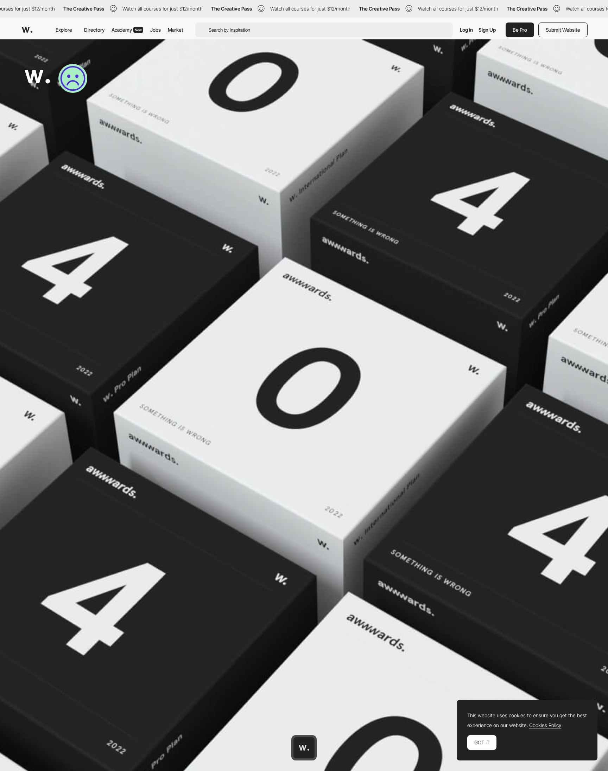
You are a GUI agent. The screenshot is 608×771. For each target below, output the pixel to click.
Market (175, 30)
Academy (127, 30)
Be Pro (520, 30)
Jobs (155, 30)
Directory (94, 30)
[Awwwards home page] (304, 747)
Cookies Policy (545, 725)
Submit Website (563, 30)
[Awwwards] (27, 30)
